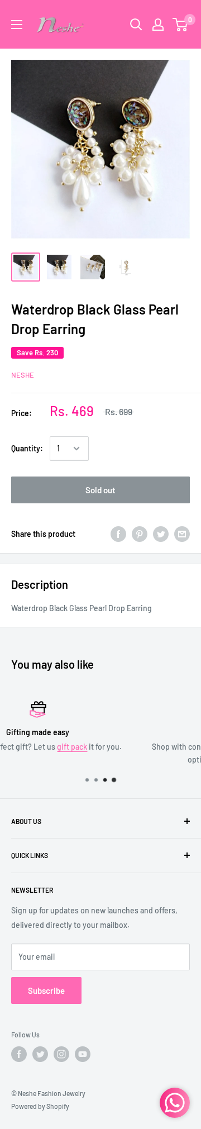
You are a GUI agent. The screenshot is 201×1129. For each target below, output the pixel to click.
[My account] (158, 24)
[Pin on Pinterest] (139, 533)
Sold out (100, 490)
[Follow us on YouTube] (82, 1054)
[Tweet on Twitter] (161, 533)
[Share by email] (182, 533)
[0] (181, 24)
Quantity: (27, 448)
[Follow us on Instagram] (61, 1054)
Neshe (22, 374)
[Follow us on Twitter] (40, 1054)
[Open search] (136, 24)
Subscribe (46, 990)
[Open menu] (16, 24)
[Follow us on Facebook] (19, 1054)
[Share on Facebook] (118, 533)
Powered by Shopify (40, 1106)
